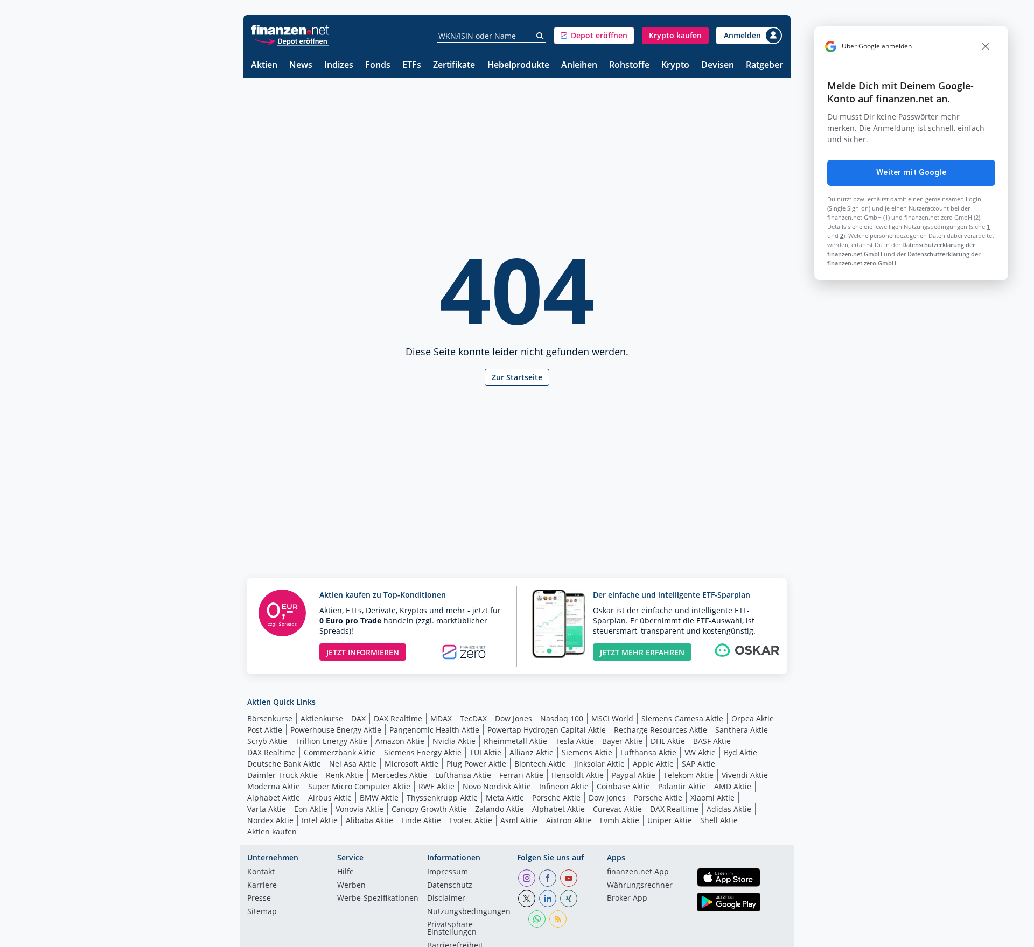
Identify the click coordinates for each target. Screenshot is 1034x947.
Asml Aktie (519, 820)
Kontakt (261, 872)
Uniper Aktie (669, 820)
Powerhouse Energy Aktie (335, 730)
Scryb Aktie (267, 741)
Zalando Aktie (499, 809)
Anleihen (579, 65)
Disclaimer (446, 898)
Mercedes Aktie (399, 775)
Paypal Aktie (633, 775)
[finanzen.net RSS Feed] (558, 919)
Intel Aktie (320, 820)
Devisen (717, 65)
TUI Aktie (485, 752)
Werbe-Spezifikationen (377, 898)
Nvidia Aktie (454, 741)
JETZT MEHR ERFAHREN (642, 652)
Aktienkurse (322, 718)
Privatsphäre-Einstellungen (452, 929)
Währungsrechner (640, 885)
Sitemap (262, 912)
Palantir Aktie (682, 786)
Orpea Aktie (752, 718)
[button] (594, 35)
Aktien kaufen (272, 831)
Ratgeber (764, 65)
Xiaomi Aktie (712, 797)
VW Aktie (700, 752)
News (300, 65)
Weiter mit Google (911, 172)
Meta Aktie (505, 797)
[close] (985, 46)
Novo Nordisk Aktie (497, 786)
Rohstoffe (629, 65)
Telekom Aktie (688, 775)
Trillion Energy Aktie (331, 741)
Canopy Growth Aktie (429, 809)
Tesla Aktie (574, 741)
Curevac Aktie (617, 809)
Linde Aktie (421, 820)
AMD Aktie (732, 786)
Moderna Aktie (273, 786)
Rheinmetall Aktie (515, 741)
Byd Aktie (740, 752)
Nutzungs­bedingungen (469, 912)
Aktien (264, 65)
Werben (351, 885)
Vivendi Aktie (745, 775)
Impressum (447, 872)
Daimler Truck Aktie (282, 775)
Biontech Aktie (540, 764)
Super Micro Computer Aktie (359, 786)
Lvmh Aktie (619, 820)
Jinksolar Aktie (599, 764)
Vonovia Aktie (359, 809)
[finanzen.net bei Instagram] (526, 878)
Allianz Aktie (531, 752)
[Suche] (540, 36)
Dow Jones (513, 718)
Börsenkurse (269, 718)
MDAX (441, 718)
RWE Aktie (436, 786)
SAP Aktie (698, 764)
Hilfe (345, 872)
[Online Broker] (291, 40)
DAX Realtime (398, 718)
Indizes (338, 65)
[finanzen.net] (290, 30)
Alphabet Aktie (273, 797)
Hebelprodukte (518, 65)
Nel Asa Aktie (352, 764)
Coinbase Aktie (623, 786)
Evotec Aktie (470, 820)
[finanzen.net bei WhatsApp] (537, 919)
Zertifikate (454, 65)
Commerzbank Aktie (340, 752)
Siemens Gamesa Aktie (682, 718)
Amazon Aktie (399, 741)
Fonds (377, 65)
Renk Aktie (345, 775)
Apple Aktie (653, 764)
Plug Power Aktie (476, 764)
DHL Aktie (668, 741)
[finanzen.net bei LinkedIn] (547, 898)
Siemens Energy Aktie (423, 752)
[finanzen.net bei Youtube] (568, 878)
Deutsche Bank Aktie (284, 764)
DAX (358, 718)
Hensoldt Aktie (577, 775)
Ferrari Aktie (521, 775)
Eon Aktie (310, 809)
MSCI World (612, 718)
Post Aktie (264, 730)
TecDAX (473, 718)
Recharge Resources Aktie (660, 730)
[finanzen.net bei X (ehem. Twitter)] (526, 898)
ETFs (411, 65)
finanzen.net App (638, 872)
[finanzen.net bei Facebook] (547, 878)
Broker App (627, 898)
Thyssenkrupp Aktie (442, 797)
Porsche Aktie (556, 797)
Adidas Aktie (729, 809)
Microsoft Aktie (411, 764)
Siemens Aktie (587, 752)
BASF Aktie (712, 741)
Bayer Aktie (622, 741)
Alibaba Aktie (369, 820)
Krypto (675, 65)
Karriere (262, 885)
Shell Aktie (719, 820)
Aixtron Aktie (569, 820)
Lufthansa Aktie (648, 752)
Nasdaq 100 (561, 718)
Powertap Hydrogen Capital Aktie (546, 730)
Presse (259, 898)
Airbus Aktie (330, 797)
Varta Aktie (266, 809)
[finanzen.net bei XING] (568, 898)
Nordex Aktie (270, 820)
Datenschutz (449, 885)
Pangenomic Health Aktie (434, 730)
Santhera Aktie (741, 730)
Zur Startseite (517, 377)
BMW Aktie (379, 797)
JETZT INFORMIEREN (362, 652)
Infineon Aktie (564, 786)
